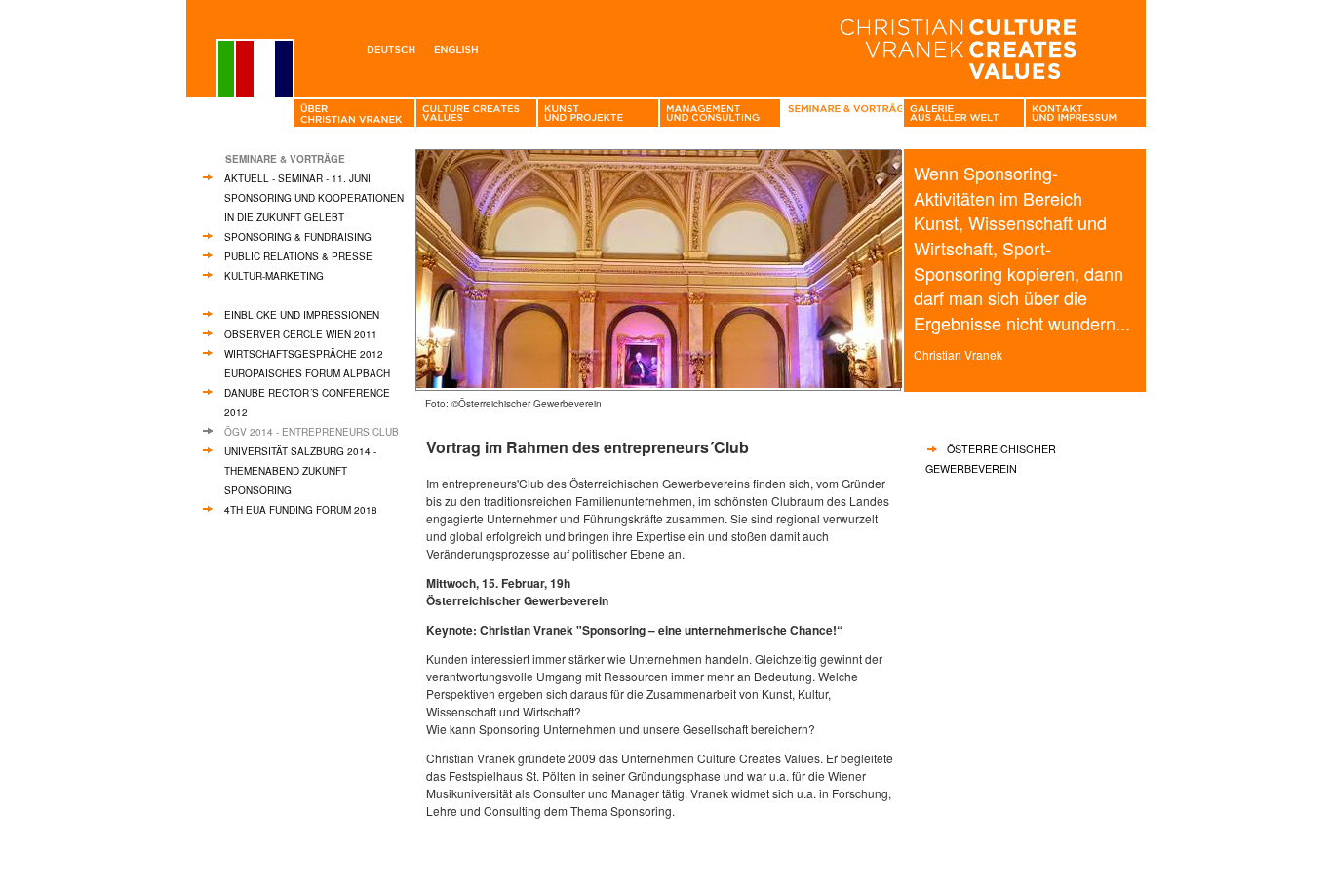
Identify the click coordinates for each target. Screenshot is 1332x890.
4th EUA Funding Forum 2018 (300, 510)
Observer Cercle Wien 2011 (300, 334)
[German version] (394, 46)
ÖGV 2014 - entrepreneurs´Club (311, 432)
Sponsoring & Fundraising (298, 237)
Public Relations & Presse (298, 256)
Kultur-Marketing (274, 276)
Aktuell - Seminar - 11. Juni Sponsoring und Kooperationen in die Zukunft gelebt (314, 198)
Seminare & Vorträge (285, 159)
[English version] (459, 46)
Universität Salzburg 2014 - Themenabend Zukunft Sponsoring (300, 471)
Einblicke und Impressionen (301, 315)
